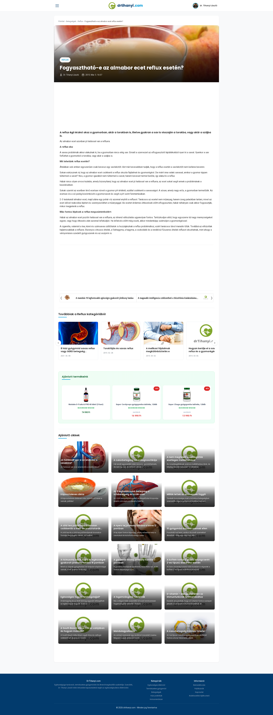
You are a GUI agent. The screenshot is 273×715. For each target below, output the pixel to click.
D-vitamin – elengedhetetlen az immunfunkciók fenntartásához (185, 595)
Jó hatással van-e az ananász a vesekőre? (79, 461)
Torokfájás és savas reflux (118, 348)
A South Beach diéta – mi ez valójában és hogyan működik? (83, 630)
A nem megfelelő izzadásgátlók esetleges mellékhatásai (185, 459)
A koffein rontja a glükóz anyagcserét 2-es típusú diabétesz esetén (188, 561)
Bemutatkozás (199, 685)
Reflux (80, 21)
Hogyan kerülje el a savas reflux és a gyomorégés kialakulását (203, 351)
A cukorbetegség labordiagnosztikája (135, 460)
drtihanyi (130, 5)
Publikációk (199, 688)
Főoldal (61, 21)
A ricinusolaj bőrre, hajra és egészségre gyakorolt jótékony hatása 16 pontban (83, 561)
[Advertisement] (136, 106)
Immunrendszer (156, 699)
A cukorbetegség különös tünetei (186, 631)
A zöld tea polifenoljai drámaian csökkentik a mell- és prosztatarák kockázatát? (81, 527)
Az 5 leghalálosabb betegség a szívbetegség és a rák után (131, 493)
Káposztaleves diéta (72, 494)
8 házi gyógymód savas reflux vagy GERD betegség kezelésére (78, 351)
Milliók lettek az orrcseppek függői (186, 494)
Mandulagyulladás (124, 631)
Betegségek (71, 21)
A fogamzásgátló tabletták (129, 596)
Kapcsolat (199, 692)
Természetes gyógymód (156, 688)
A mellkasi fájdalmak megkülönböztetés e (158, 350)
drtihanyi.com (129, 707)
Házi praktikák (156, 696)
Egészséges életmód (156, 685)
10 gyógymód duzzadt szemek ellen (187, 528)
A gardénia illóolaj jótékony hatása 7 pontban (134, 561)
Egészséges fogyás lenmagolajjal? (80, 596)
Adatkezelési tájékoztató (199, 696)
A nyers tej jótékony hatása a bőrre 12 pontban (135, 527)
